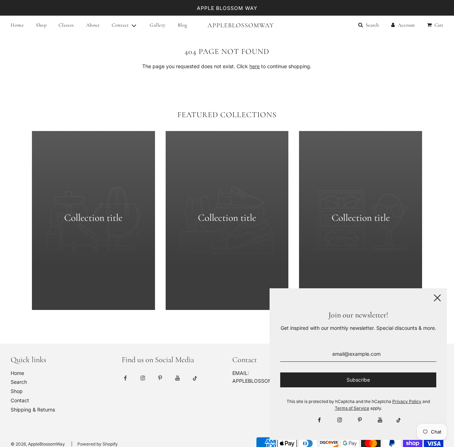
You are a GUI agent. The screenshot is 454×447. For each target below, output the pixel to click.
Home (17, 25)
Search (19, 382)
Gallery (158, 25)
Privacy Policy (406, 401)
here (254, 66)
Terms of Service (352, 408)
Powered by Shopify (97, 444)
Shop (41, 25)
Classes (66, 25)
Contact (20, 400)
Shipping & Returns (33, 410)
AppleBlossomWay (227, 25)
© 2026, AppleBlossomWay (38, 444)
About (93, 25)
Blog (182, 25)
